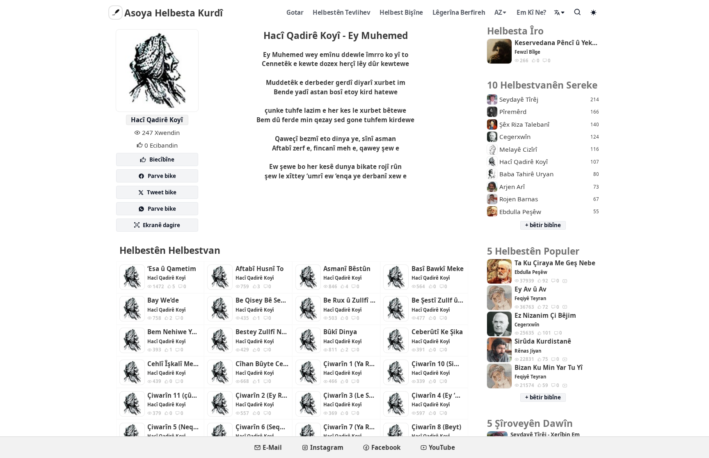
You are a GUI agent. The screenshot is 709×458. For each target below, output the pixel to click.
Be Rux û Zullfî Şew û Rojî (350, 300)
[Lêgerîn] (577, 12)
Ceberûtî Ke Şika (437, 332)
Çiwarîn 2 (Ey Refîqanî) (262, 395)
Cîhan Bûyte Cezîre (262, 364)
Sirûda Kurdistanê (543, 341)
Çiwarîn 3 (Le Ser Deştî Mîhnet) (350, 395)
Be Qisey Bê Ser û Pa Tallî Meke (262, 300)
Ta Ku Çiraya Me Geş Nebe (555, 263)
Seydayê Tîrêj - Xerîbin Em (545, 434)
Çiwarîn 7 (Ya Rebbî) (350, 427)
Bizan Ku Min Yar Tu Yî (549, 367)
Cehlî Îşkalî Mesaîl (174, 364)
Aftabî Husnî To (260, 269)
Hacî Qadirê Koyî (157, 120)
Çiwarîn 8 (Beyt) (436, 427)
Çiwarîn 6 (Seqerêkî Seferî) (262, 427)
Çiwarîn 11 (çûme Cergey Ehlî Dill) (174, 395)
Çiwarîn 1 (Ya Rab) (350, 364)
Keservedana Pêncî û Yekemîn (557, 43)
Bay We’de (163, 300)
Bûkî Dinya (340, 332)
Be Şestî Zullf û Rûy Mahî (438, 300)
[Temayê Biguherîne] (594, 12)
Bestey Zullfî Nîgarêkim (262, 332)
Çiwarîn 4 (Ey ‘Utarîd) (438, 395)
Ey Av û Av (531, 289)
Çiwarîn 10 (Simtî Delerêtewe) (438, 364)
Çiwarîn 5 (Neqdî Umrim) (174, 427)
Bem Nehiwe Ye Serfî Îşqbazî (174, 332)
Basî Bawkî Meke (438, 269)
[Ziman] (560, 12)
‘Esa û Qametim (171, 269)
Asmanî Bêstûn (347, 269)
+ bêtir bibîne (543, 225)
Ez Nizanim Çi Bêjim (545, 315)
